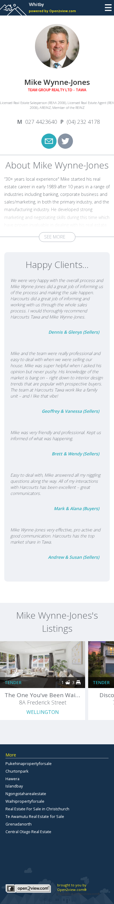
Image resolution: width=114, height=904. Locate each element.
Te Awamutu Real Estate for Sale (34, 816)
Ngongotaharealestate (25, 793)
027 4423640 (41, 121)
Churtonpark (17, 771)
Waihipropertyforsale (24, 801)
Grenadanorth (18, 824)
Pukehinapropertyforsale (28, 763)
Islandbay (14, 786)
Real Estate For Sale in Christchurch (37, 809)
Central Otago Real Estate (28, 831)
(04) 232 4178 (83, 121)
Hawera (12, 778)
